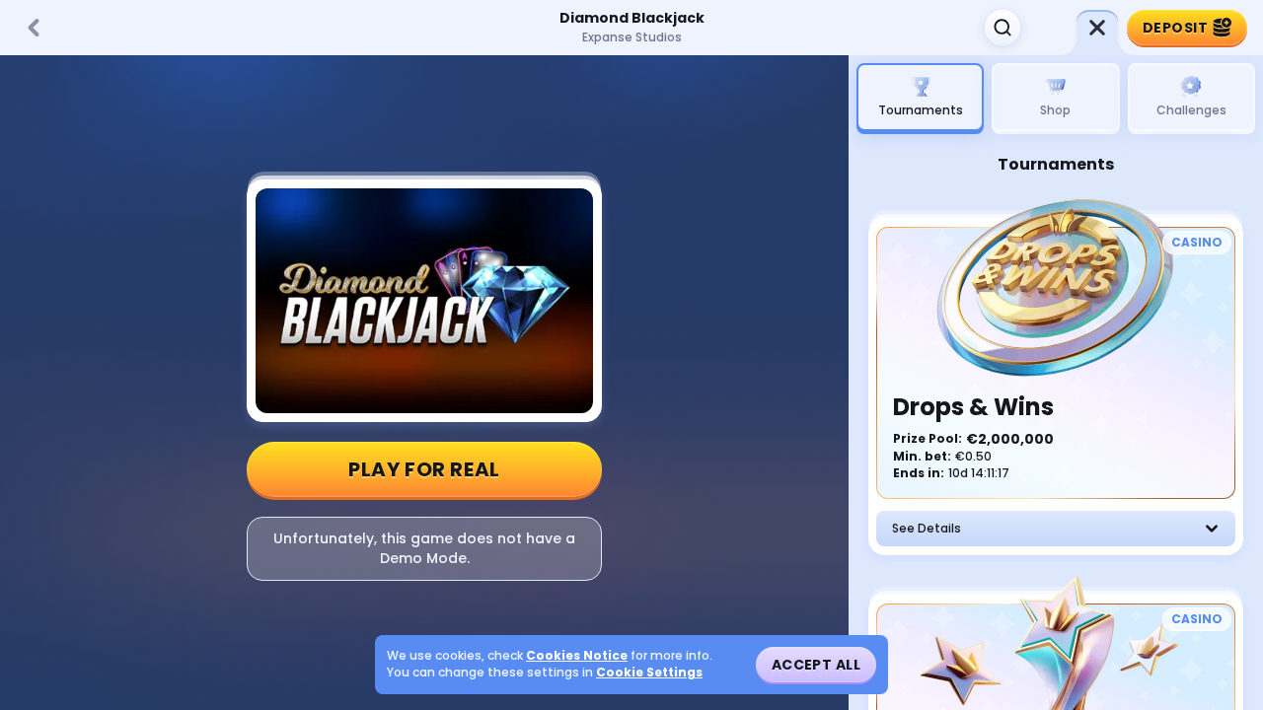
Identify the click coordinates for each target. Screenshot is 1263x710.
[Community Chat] (1050, 27)
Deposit (1175, 27)
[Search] (1002, 27)
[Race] (1097, 27)
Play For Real (424, 469)
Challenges (1191, 110)
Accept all (816, 664)
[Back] (33, 27)
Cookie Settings (649, 672)
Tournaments (920, 110)
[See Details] (1212, 528)
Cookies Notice (577, 656)
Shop (1055, 110)
